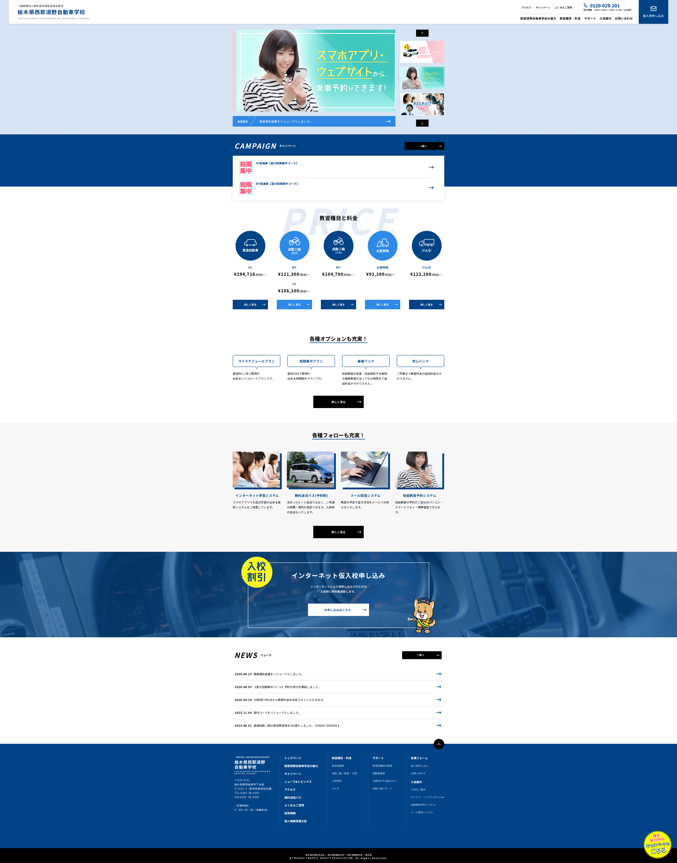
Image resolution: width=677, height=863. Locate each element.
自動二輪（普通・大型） (345, 773)
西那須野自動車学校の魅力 (538, 18)
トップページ (292, 758)
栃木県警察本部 (354, 855)
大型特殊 (337, 781)
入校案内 (606, 18)
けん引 (335, 788)
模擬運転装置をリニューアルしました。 (286, 121)
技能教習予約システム (423, 804)
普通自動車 (338, 765)
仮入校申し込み (653, 16)
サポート (590, 18)
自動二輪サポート (382, 788)
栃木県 (368, 855)
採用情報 (290, 813)
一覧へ (423, 146)
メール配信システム (422, 812)
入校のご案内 (418, 789)
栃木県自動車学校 (336, 855)
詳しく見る (250, 304)
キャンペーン (543, 7)
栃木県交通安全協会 (315, 855)
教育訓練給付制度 (382, 765)
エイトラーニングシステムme (427, 797)
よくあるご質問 (563, 7)
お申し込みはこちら (337, 610)
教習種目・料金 (570, 18)
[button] (422, 123)
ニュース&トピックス (298, 781)
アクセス (526, 7)
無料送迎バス (292, 797)
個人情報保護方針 (295, 821)
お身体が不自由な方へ (385, 781)
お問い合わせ (624, 18)
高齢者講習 (379, 773)
